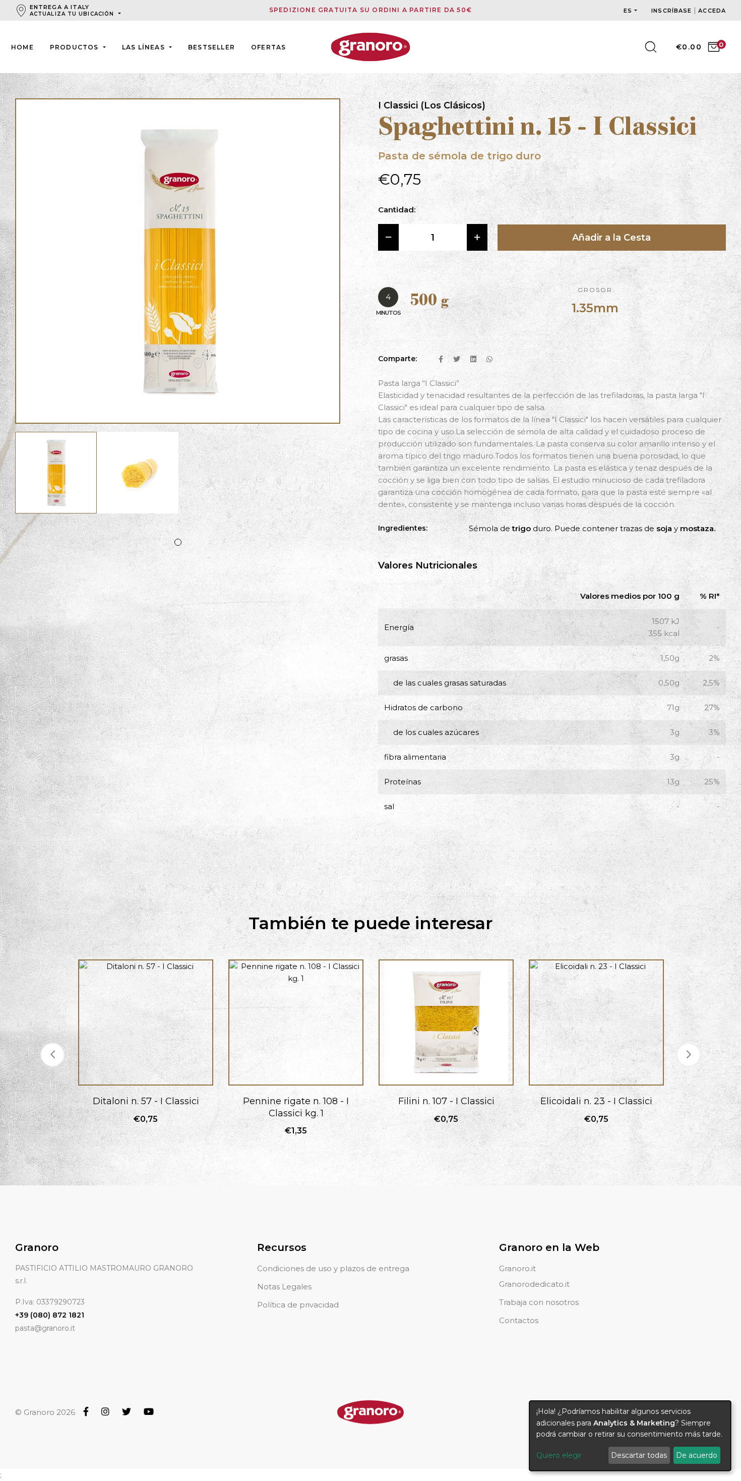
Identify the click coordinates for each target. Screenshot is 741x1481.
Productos (75, 47)
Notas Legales (284, 1286)
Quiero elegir (559, 1455)
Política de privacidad (298, 1304)
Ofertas (268, 47)
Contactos (518, 1320)
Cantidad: (396, 209)
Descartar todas (639, 1455)
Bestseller (211, 47)
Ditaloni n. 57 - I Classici (146, 1101)
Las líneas (144, 47)
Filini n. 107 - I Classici (446, 1101)
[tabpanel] (56, 478)
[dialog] (630, 1436)
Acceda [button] (712, 10)
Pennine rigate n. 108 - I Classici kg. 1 (296, 1107)
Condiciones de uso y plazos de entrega (333, 1268)
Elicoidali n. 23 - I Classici (596, 1101)
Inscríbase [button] (672, 10)
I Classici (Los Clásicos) (431, 105)
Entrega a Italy (72, 10)
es (628, 10)
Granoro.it (517, 1268)
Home (22, 47)
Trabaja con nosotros (539, 1302)
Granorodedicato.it (534, 1284)
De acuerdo (696, 1455)
